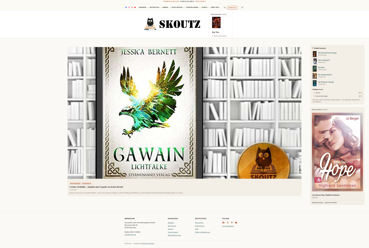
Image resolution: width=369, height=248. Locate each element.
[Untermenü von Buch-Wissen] (183, 7)
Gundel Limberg (219, 32)
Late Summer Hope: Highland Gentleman (325, 195)
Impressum (199, 223)
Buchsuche (172, 226)
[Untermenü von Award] (168, 7)
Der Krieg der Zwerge (326, 82)
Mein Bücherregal (174, 235)
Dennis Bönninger (322, 96)
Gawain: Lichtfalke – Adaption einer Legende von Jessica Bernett (96, 187)
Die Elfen (321, 67)
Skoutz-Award (86, 183)
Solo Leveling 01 (324, 60)
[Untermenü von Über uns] (219, 7)
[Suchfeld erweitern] (242, 7)
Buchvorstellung (75, 183)
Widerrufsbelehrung (202, 232)
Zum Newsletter (228, 226)
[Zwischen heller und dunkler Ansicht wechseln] (225, 7)
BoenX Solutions (148, 243)
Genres (170, 229)
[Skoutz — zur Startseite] (172, 24)
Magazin (171, 223)
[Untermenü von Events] (208, 7)
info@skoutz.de (130, 235)
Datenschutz (199, 226)
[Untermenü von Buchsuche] (159, 7)
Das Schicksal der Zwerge (327, 53)
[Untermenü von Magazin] (147, 7)
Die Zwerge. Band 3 (325, 75)
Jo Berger (315, 197)
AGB (196, 229)
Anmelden (232, 8)
